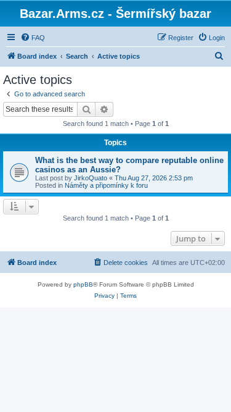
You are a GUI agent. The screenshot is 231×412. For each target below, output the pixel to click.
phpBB (83, 284)
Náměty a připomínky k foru (106, 185)
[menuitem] (32, 37)
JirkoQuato (90, 178)
